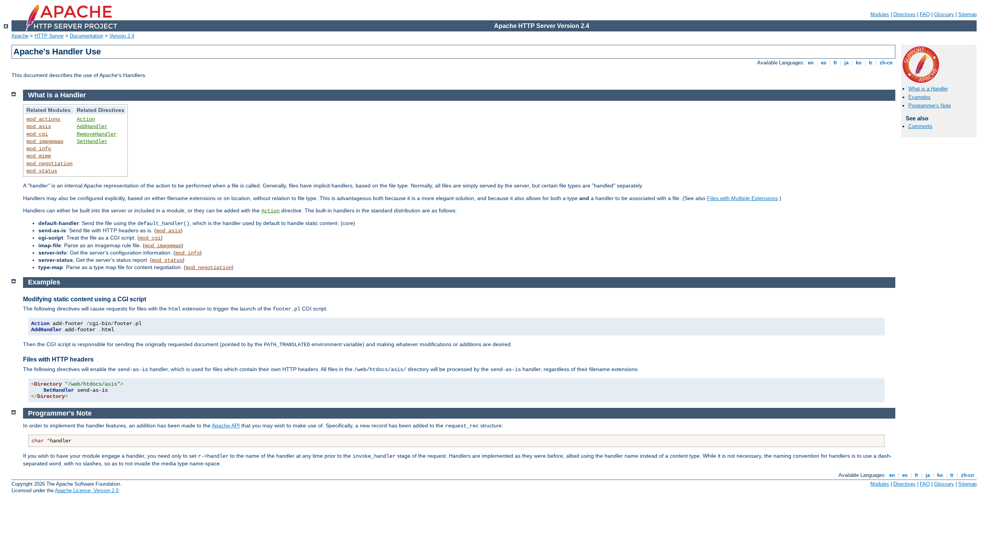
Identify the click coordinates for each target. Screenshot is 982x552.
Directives (904, 14)
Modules (879, 14)
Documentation (86, 36)
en (810, 63)
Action (86, 119)
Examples (919, 97)
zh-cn (886, 63)
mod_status (41, 171)
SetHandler (92, 141)
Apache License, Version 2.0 (87, 490)
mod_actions (43, 119)
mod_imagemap (44, 141)
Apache (20, 36)
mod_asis (38, 126)
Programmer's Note (929, 105)
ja (846, 63)
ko (858, 63)
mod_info (38, 149)
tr (870, 63)
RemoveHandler (97, 134)
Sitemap (967, 14)
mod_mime (38, 156)
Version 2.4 (121, 36)
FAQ (925, 14)
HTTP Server (49, 36)
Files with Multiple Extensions (742, 198)
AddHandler (92, 126)
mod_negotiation (49, 164)
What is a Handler (928, 89)
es (823, 63)
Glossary (944, 14)
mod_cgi (37, 134)
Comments (920, 126)
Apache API (226, 425)
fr (835, 63)
